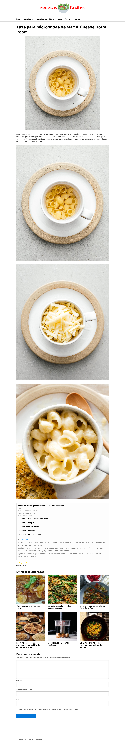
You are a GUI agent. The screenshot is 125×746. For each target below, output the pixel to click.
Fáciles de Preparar (56, 19)
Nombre (19, 680)
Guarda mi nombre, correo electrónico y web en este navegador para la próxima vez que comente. (49, 709)
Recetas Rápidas (41, 19)
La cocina (24, 539)
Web (17, 699)
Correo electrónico (24, 690)
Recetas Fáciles (27, 19)
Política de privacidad (72, 19)
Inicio (18, 19)
